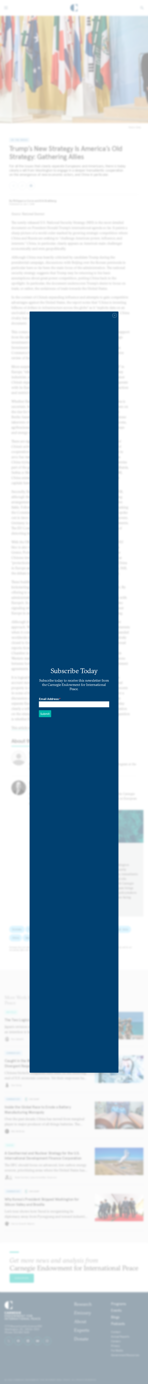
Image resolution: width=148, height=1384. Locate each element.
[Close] (114, 315)
